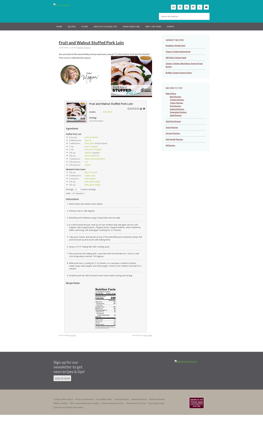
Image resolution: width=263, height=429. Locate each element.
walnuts (88, 152)
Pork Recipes (175, 106)
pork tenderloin (91, 137)
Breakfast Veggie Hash (175, 45)
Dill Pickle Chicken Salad (176, 57)
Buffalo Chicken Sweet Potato (179, 72)
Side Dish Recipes (173, 121)
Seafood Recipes (177, 109)
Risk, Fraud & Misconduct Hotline (84, 403)
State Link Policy (122, 399)
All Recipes (170, 145)
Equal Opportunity (156, 403)
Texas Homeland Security (112, 403)
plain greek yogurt (93, 181)
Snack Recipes (172, 127)
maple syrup (90, 175)
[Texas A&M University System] (196, 403)
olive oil (88, 140)
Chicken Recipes (177, 99)
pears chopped (91, 146)
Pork (150, 335)
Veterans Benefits (157, 399)
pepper (88, 164)
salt (86, 161)
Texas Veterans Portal (136, 403)
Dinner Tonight (68, 11)
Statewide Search (139, 399)
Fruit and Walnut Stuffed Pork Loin (91, 42)
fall (145, 335)
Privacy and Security (84, 399)
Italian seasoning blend (95, 158)
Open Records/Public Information (68, 407)
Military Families (60, 403)
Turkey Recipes (176, 103)
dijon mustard (91, 172)
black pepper (90, 178)
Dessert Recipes (173, 133)
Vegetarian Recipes (178, 112)
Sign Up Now (62, 378)
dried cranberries (92, 155)
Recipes (73, 335)
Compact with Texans (63, 399)
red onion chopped (93, 149)
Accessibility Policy (104, 399)
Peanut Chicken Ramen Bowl (178, 51)
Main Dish (107, 112)
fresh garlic (89, 143)
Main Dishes (171, 93)
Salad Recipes (176, 115)
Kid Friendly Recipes (174, 139)
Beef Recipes (175, 96)
